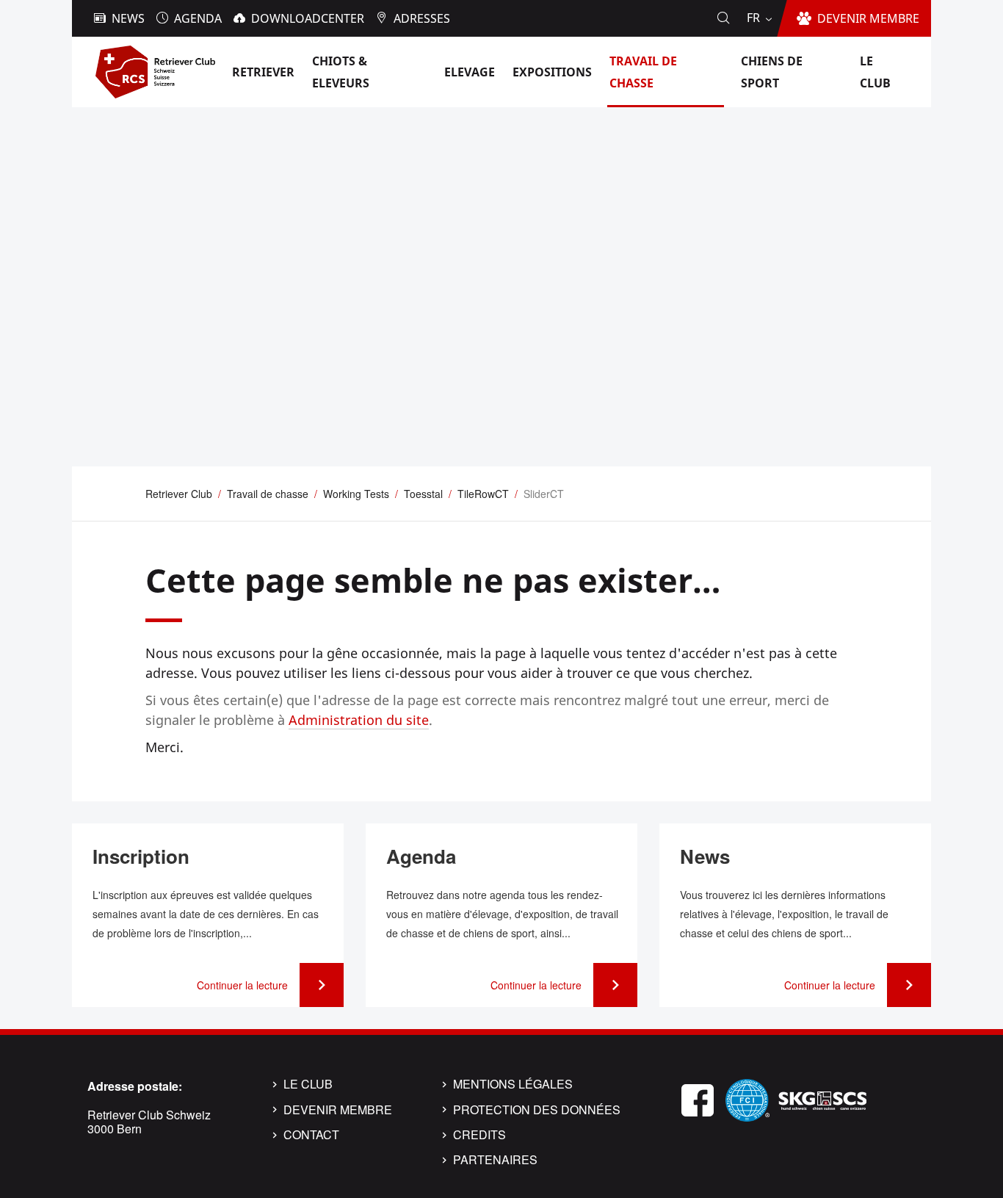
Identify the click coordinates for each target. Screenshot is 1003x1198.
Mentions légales (513, 1084)
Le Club (308, 1084)
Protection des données (536, 1110)
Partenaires (495, 1160)
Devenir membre (337, 1110)
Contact (311, 1135)
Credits (479, 1135)
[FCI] (747, 1098)
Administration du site (359, 720)
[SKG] (822, 1098)
